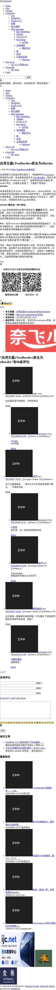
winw (35, 393)
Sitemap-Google (32, 986)
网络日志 (26, 48)
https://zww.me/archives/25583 (29, 314)
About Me (9, 67)
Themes (8, 11)
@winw (14, 441)
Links (7, 72)
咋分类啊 (15, 26)
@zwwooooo (17, 573)
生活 (18, 54)
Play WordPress (23, 32)
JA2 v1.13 (9, 62)
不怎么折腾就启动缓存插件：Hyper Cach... (25, 748)
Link (12, 698)
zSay (7, 8)
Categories (10, 13)
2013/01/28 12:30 (19, 654)
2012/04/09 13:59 (19, 436)
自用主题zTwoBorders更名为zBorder (33, 311)
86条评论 (30, 169)
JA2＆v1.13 (16, 21)
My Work (15, 70)
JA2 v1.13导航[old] (19, 64)
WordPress (15, 18)
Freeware (26, 59)
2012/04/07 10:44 (13, 396)
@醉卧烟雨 (16, 659)
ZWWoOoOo (6, 1)
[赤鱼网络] (8, 984)
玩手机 (25, 42)
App (13, 15)
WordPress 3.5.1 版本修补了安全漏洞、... (24, 742)
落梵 (35, 476)
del (6, 698)
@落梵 (14, 527)
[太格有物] (43, 966)
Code (17, 698)
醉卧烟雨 (37, 608)
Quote (23, 698)
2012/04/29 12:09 (19, 565)
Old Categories (17, 29)
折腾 (13, 23)
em (3, 698)
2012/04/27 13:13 (13, 479)
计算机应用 (21, 57)
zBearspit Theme (47, 986)
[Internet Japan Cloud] (17, 966)
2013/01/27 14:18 (13, 611)
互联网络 (20, 45)
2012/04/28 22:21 (19, 522)
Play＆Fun (21, 39)
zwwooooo (49, 174)
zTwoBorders (39, 177)
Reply (8, 406)
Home (8, 6)
